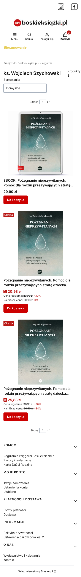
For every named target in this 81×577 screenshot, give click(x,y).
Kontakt (8, 560)
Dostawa (9, 514)
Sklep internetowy (35, 571)
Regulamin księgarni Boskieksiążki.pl (29, 456)
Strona (34, 101)
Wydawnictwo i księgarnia (21, 555)
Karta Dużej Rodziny (17, 464)
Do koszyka (15, 200)
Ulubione (9, 491)
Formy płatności (14, 510)
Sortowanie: (11, 79)
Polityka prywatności (18, 533)
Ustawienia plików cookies (22, 537)
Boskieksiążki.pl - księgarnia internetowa (29, 63)
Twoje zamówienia (16, 483)
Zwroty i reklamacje (17, 460)
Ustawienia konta (15, 487)
